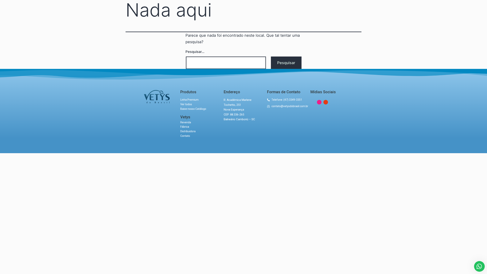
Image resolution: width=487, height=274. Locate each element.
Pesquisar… (195, 52)
